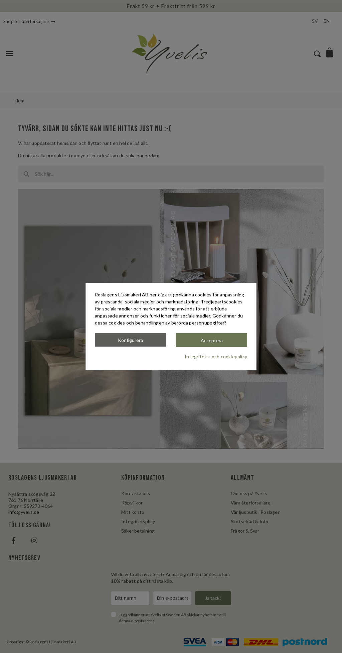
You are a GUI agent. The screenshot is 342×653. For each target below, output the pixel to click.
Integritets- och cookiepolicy (216, 356)
